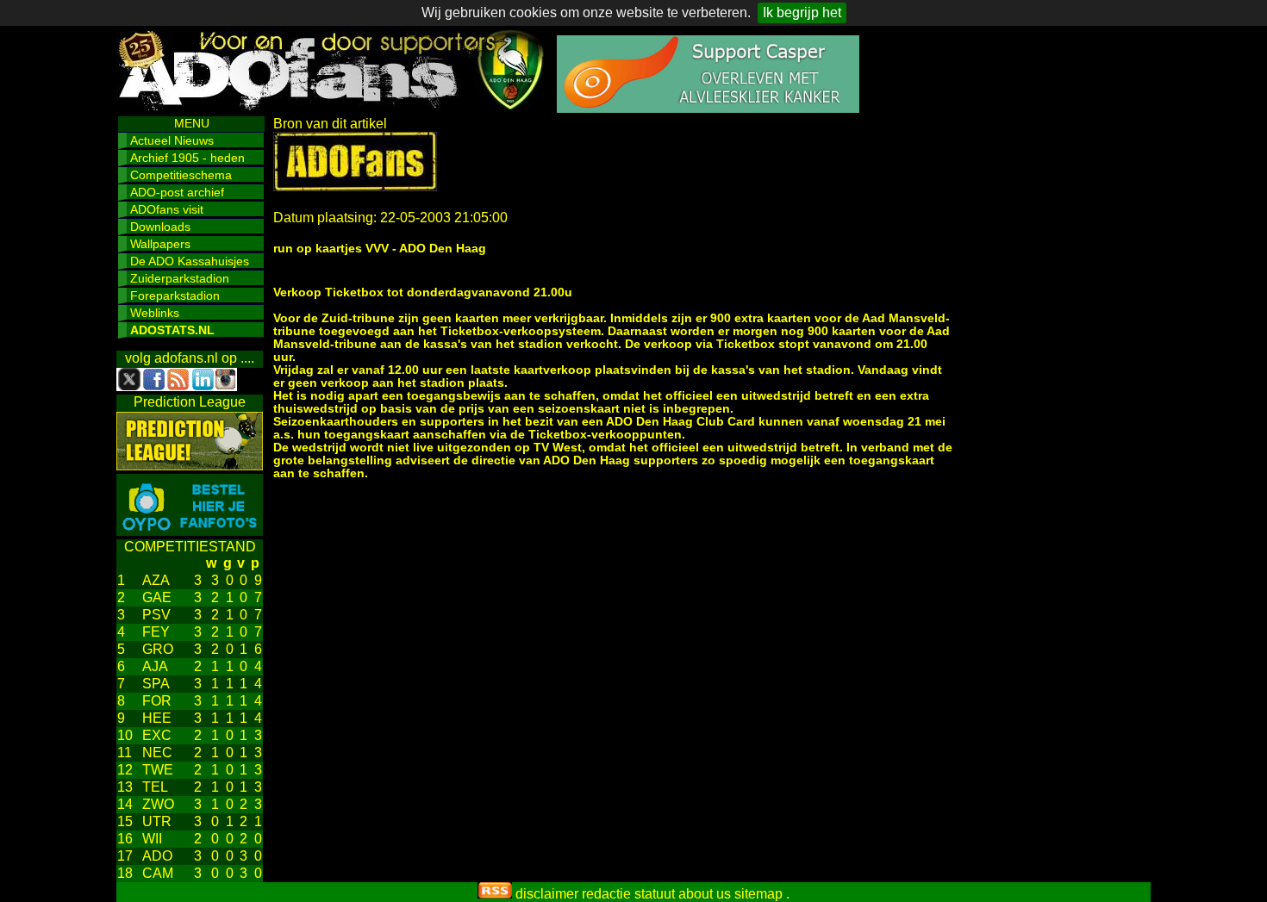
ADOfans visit (166, 209)
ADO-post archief (177, 192)
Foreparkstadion (175, 295)
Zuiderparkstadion (179, 278)
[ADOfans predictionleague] (189, 465)
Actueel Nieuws (172, 140)
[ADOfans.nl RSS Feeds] (494, 893)
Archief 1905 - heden (187, 158)
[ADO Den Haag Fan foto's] (189, 531)
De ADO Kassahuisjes (189, 261)
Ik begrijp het (802, 12)
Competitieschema (181, 175)
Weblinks (154, 313)
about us (704, 893)
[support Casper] (708, 108)
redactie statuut (628, 893)
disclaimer (546, 893)
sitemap (758, 893)
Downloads (160, 226)
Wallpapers (160, 244)
